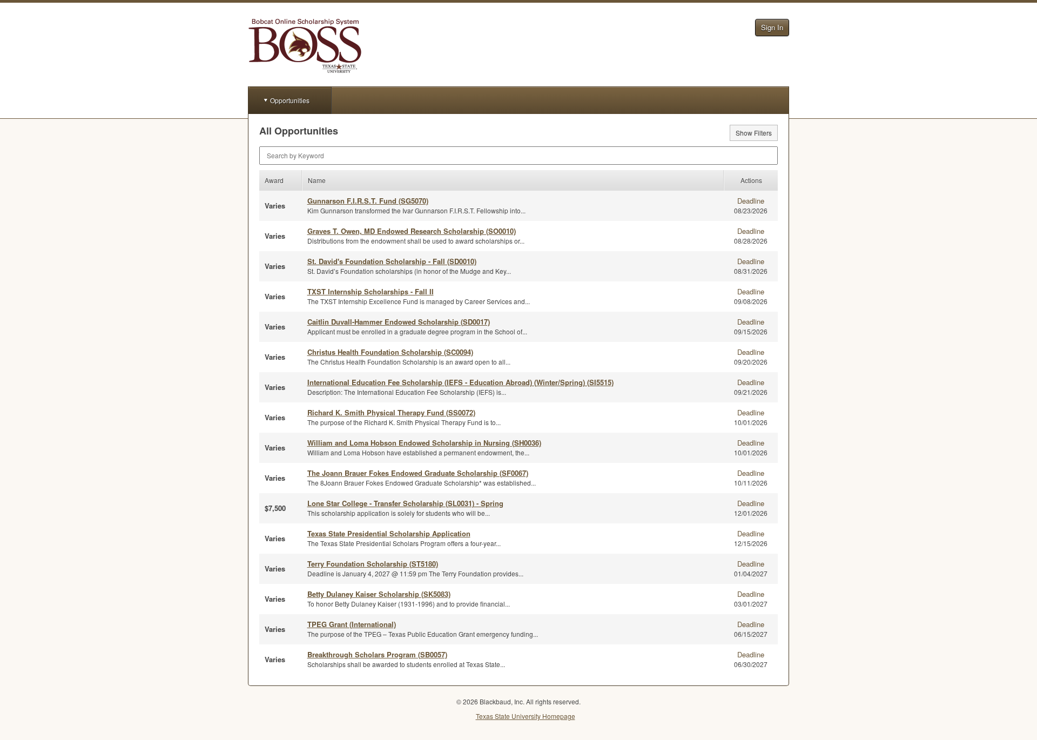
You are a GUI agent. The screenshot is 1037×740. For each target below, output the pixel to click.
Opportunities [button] (289, 100)
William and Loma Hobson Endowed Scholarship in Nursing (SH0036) (424, 443)
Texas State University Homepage (525, 716)
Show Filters (754, 132)
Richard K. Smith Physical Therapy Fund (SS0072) (391, 412)
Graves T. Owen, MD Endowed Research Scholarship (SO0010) (411, 231)
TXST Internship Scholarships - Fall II (370, 291)
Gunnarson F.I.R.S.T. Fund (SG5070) (367, 201)
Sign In (772, 27)
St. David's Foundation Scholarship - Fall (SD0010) (391, 261)
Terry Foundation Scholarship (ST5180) (372, 564)
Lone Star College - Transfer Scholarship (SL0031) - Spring (405, 503)
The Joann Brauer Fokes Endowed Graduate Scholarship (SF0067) (417, 473)
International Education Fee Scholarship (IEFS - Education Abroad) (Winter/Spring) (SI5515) (460, 382)
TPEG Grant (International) (351, 624)
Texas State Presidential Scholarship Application (388, 533)
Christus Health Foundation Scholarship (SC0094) (390, 352)
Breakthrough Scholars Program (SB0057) (377, 654)
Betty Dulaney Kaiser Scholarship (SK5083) (378, 594)
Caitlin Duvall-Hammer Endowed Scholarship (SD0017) (398, 322)
